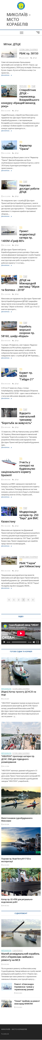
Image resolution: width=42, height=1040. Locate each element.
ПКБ (29, 86)
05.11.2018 (6, 245)
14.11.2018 (6, 196)
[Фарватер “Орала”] (9, 145)
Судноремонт (17, 950)
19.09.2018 (6, 340)
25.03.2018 (6, 571)
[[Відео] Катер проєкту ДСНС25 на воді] (21, 671)
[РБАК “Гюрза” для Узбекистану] (9, 560)
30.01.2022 (19, 993)
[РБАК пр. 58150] (9, 53)
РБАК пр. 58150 (28, 53)
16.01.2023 (5, 865)
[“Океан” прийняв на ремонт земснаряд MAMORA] (6, 1003)
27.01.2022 (19, 1007)
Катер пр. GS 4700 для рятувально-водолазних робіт (17, 900)
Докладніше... (6, 75)
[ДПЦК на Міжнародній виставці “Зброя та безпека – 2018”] (9, 279)
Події (33, 86)
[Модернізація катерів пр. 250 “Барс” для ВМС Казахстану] (9, 511)
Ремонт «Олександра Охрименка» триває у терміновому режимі (24, 987)
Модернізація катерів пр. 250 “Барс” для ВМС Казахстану (19, 516)
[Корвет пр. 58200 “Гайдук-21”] (9, 372)
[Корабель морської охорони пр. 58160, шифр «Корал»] (9, 326)
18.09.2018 (6, 384)
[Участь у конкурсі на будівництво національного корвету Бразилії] (9, 462)
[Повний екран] (38, 642)
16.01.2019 (24, 58)
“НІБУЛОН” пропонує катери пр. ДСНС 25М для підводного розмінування (18, 759)
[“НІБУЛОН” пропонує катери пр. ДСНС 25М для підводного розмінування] (21, 736)
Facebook (5, 1034)
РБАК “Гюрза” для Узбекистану (29, 564)
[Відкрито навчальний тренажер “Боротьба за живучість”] (9, 412)
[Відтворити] (4, 642)
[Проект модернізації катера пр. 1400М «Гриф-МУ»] (9, 230)
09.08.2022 (5, 905)
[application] (21, 633)
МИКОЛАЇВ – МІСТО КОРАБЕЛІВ (19, 19)
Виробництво (6, 688)
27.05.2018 (6, 526)
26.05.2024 (5, 824)
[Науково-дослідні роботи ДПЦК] (9, 184)
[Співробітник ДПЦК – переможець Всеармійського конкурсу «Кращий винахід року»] (9, 91)
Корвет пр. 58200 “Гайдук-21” (26, 376)
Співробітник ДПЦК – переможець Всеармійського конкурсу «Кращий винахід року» (20, 98)
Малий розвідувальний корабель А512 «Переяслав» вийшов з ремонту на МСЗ (20, 957)
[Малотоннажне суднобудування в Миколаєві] (21, 800)
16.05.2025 (5, 699)
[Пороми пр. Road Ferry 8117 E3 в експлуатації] (21, 841)
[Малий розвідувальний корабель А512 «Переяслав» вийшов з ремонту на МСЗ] (21, 933)
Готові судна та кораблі (28, 49)
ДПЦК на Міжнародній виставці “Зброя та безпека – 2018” (20, 285)
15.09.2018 (6, 427)
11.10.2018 (6, 294)
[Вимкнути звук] (34, 642)
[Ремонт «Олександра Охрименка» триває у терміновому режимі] (6, 986)
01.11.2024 (5, 766)
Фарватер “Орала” (25, 147)
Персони (23, 86)
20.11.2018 (6, 153)
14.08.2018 (6, 479)
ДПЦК (35, 58)
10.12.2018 (6, 111)
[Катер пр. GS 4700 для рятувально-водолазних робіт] (21, 882)
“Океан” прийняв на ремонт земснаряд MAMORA (27, 1002)
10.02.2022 (5, 964)
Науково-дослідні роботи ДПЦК (29, 188)
